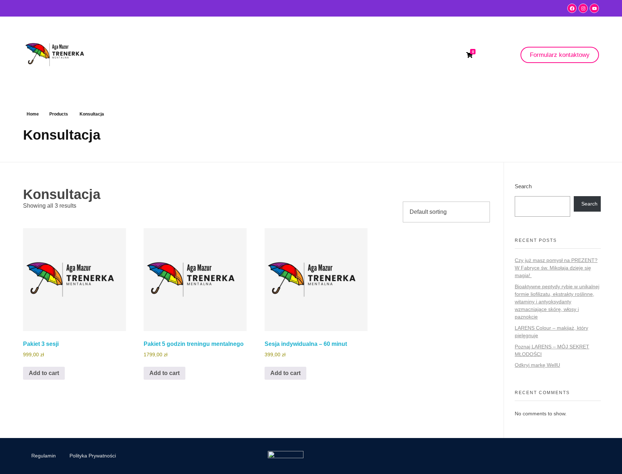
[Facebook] (572, 8)
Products (58, 114)
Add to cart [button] (44, 373)
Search (523, 186)
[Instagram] (583, 8)
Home (33, 114)
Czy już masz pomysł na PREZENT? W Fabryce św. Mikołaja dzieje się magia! (556, 267)
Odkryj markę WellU (537, 365)
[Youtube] (594, 8)
